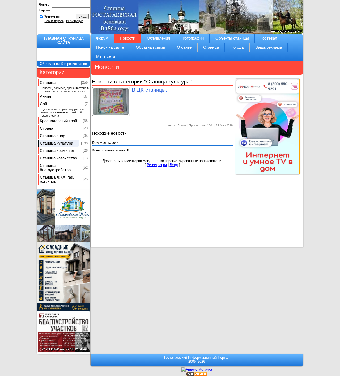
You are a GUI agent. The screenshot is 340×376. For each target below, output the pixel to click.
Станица (48, 83)
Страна (46, 128)
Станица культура (56, 143)
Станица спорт (53, 136)
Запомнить (52, 17)
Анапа (45, 96)
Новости (107, 66)
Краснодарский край (58, 121)
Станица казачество (58, 158)
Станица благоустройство (55, 167)
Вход (174, 165)
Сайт (44, 104)
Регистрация (74, 21)
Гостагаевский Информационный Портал (197, 358)
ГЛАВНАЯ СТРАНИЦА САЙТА (64, 40)
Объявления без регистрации (64, 64)
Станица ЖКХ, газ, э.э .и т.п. (57, 179)
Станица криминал (57, 151)
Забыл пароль (54, 21)
